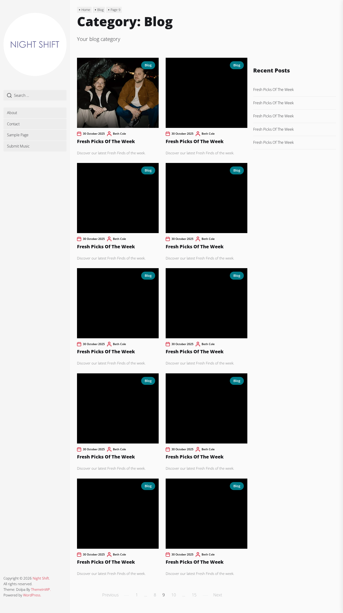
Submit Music (18, 146)
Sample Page (17, 134)
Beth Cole (119, 134)
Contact (13, 123)
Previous (110, 595)
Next (217, 595)
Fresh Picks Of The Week (106, 141)
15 (194, 595)
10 (173, 595)
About (12, 112)
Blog (148, 65)
